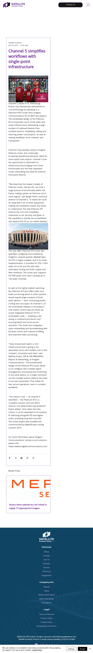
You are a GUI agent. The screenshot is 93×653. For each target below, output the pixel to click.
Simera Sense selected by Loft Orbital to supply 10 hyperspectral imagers (28, 506)
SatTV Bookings (46, 599)
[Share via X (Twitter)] (15, 458)
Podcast (46, 563)
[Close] (90, 649)
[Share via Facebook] (9, 458)
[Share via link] (27, 458)
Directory (46, 571)
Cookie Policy (47, 622)
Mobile (46, 587)
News (46, 551)
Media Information (46, 594)
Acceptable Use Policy (46, 626)
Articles (46, 555)
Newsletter (46, 602)
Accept (82, 649)
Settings (71, 649)
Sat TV (47, 559)
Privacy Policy (46, 618)
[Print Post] (33, 458)
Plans (46, 591)
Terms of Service (46, 614)
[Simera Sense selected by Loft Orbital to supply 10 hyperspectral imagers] (28, 487)
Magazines (46, 575)
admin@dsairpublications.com (64, 637)
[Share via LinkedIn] (21, 458)
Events (46, 567)
